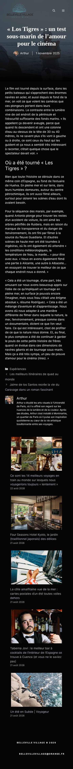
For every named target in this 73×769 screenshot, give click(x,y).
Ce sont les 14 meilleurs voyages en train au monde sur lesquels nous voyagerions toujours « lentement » (34, 480)
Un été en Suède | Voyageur (29, 711)
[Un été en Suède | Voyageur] (36, 704)
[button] (54, 11)
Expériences (18, 369)
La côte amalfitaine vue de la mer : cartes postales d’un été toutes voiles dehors (35, 594)
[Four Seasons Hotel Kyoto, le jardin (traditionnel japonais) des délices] (36, 527)
